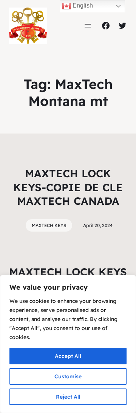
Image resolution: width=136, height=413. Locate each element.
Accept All (68, 356)
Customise (68, 376)
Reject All (68, 396)
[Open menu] (87, 25)
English (82, 5)
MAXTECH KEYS (49, 225)
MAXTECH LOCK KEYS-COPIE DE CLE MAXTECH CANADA (68, 187)
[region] (68, 344)
